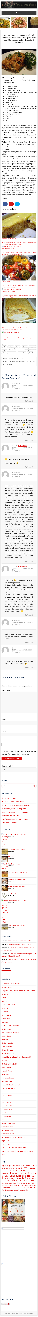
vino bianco (5, 1190)
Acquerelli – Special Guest (10, 984)
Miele (9, 1181)
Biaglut (13, 1168)
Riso (3, 1120)
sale (24, 1188)
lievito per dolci (29, 1178)
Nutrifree (20, 1181)
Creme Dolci (6, 1018)
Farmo (14, 1173)
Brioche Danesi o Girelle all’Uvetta (19, 941)
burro (23, 1167)
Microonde (5, 1074)
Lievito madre (18, 1178)
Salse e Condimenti (8, 1123)
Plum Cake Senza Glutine (16, 886)
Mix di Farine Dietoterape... (17, 900)
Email (4, 732)
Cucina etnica (6, 1029)
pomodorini (32, 1185)
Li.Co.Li (4, 1060)
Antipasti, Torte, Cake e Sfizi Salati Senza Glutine (18, 991)
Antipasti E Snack (8, 987)
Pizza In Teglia (7, 1095)
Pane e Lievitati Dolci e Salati (11, 1085)
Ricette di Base (7, 1109)
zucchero (18, 1190)
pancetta (12, 349)
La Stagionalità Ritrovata (10, 816)
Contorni (5, 1011)
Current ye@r (7, 766)
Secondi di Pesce (7, 1130)
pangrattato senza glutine (9, 1183)
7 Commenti (8, 364)
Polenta (4, 1099)
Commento (6, 690)
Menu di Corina (7, 1071)
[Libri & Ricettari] (13, 1200)
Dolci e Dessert (7, 1036)
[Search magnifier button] (34, 786)
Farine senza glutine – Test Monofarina (15, 812)
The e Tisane (6, 1144)
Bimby (4, 998)
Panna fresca (22, 1183)
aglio (4, 347)
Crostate (5, 1022)
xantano (12, 1190)
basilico (8, 1168)
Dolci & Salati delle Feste (10, 1032)
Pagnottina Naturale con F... (17, 879)
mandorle (4, 1181)
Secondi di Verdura (8, 1134)
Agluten (11, 1165)
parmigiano (32, 1183)
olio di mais (26, 1181)
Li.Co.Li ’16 (12, 893)
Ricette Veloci (6, 1113)
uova (33, 1187)
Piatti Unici (7, 361)
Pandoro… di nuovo (14, 864)
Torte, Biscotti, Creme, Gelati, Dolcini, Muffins (17, 1151)
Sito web (5, 742)
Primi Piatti (5, 1102)
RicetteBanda (6, 1116)
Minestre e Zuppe (8, 1078)
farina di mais (6, 1171)
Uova (3, 1155)
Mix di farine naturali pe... (16, 857)
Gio (15, 648)
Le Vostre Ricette (7, 1053)
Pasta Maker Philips (9, 1088)
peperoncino (12, 1185)
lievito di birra (22, 1175)
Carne (18, 347)
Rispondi (30, 401)
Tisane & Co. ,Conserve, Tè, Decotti (14, 1148)
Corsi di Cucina (7, 1015)
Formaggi (5, 1039)
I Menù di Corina (7, 1050)
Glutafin (5, 1176)
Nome (4, 719)
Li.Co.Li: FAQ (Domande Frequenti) (14, 809)
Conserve (5, 1008)
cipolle (24, 347)
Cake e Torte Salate (8, 1005)
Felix (5, 358)
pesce (26, 1185)
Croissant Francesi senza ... (17, 925)
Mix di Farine (6, 1081)
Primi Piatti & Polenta (9, 1106)
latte (11, 1175)
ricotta (14, 1188)
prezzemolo (11, 353)
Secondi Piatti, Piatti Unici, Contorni (23, 361)
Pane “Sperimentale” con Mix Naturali (15, 819)
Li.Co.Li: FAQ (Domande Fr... (17, 834)
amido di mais (23, 1165)
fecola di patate (28, 1173)
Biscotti (4, 1001)
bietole (10, 347)
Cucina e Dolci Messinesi (10, 1025)
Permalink (17, 388)
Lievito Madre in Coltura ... (17, 850)
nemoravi (17, 406)
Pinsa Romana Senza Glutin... (18, 872)
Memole (17, 384)
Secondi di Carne (7, 1127)
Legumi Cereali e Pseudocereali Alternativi (16, 1057)
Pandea (33, 1180)
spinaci (30, 353)
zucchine (25, 1190)
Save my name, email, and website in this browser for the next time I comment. (19, 752)
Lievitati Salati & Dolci (9, 1064)
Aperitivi (5, 994)
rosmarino (21, 353)
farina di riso (19, 1170)
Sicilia (27, 1188)
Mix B (14, 1180)
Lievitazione (6, 1067)
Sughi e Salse (6, 1141)
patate (4, 1185)
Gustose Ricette (7, 1043)
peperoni (20, 1185)
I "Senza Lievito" (7, 1046)
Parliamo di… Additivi (9, 823)
